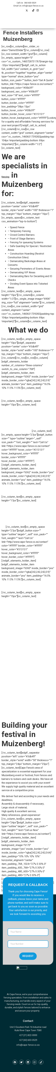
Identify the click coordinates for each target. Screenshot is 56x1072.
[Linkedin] (28, 1062)
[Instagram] (38, 11)
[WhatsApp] (33, 11)
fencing (5, 177)
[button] (48, 21)
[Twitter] (27, 11)
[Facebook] (15, 1062)
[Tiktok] (41, 1062)
